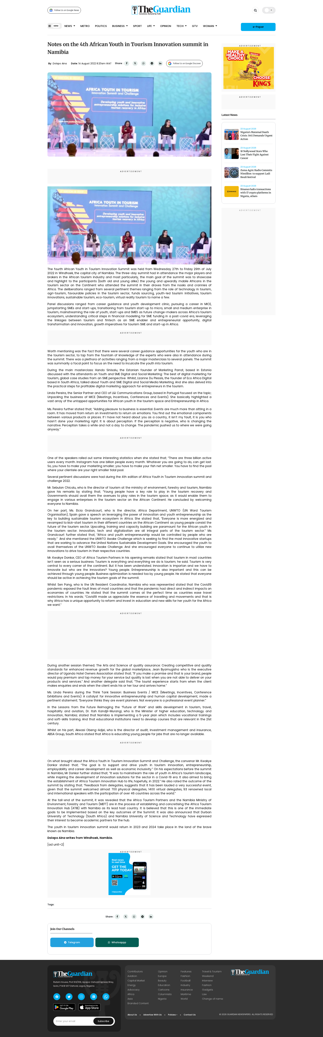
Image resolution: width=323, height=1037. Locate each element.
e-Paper (258, 27)
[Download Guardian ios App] (89, 1007)
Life (149, 26)
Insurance (187, 989)
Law (204, 994)
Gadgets (207, 989)
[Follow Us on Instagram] (81, 996)
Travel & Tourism (212, 971)
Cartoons (163, 989)
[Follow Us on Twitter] (69, 996)
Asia (130, 998)
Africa (131, 994)
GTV (195, 26)
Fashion (185, 976)
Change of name (212, 998)
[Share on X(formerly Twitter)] (135, 63)
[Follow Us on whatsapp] (105, 996)
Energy (132, 985)
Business (118, 26)
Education (164, 985)
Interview (207, 980)
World (184, 998)
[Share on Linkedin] (160, 63)
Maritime (186, 994)
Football (185, 980)
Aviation (132, 976)
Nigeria (162, 998)
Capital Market (136, 980)
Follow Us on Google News (66, 10)
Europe (162, 976)
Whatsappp (119, 942)
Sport (137, 26)
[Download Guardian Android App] (64, 1007)
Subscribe (103, 1021)
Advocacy (133, 989)
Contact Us (190, 1014)
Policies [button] (172, 1014)
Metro (85, 26)
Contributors (135, 971)
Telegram (74, 942)
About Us (132, 1014)
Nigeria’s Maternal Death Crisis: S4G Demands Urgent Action (256, 136)
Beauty (162, 980)
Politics (101, 26)
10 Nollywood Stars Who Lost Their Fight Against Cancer (254, 155)
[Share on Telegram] (152, 63)
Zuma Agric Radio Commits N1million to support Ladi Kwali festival (256, 174)
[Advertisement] (129, 636)
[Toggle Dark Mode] (269, 10)
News (68, 26)
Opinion (165, 26)
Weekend (207, 976)
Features (186, 971)
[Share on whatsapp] (143, 63)
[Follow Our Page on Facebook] (56, 996)
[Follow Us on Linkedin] (93, 996)
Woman (209, 26)
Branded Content (138, 1003)
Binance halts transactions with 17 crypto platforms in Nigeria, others (255, 193)
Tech (180, 26)
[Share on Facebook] (126, 63)
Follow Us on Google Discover (187, 63)
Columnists (165, 994)
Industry (185, 985)
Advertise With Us (152, 1014)
